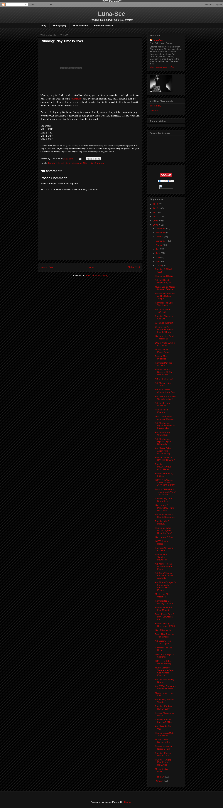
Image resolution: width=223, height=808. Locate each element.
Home (91, 267)
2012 (156, 208)
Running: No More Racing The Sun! (164, 602)
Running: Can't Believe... (162, 522)
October (160, 236)
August (159, 245)
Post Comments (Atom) (97, 275)
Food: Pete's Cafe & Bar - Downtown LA (164, 617)
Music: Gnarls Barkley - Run (162, 740)
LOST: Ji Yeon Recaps (162, 542)
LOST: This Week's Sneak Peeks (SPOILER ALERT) (165, 482)
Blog (43, 25)
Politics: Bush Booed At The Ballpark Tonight (165, 296)
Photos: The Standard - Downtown (161, 557)
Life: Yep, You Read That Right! (164, 337)
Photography (59, 25)
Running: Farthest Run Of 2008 (163, 707)
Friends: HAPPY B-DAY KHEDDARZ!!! (165, 458)
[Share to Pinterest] (99, 158)
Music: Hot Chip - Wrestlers (163, 595)
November (161, 232)
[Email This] (87, 158)
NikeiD (93, 163)
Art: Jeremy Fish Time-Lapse (163, 642)
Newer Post (47, 267)
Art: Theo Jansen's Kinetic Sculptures (164, 515)
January (160, 781)
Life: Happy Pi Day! (164, 537)
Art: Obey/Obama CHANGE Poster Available (164, 575)
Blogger (128, 802)
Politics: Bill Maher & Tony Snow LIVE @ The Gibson (165, 492)
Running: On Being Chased (164, 549)
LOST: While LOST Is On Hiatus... (165, 344)
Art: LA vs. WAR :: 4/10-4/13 (163, 310)
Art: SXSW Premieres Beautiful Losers (165, 687)
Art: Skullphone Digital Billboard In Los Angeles (165, 425)
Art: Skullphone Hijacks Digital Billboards (163, 441)
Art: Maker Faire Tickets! (163, 384)
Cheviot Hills (54, 163)
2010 (156, 216)
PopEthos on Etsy (103, 25)
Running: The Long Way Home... (164, 304)
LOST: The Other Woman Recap (163, 662)
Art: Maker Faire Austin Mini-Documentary (163, 451)
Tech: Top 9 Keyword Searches (165, 655)
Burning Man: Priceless (161, 357)
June (158, 253)
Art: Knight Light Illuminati (162, 404)
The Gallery (155, 106)
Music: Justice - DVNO (162, 770)
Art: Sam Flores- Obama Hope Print (165, 390)
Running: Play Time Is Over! (62, 41)
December (161, 228)
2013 (156, 204)
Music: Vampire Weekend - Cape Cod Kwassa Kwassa (164, 671)
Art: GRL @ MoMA (164, 379)
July (158, 249)
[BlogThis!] (90, 158)
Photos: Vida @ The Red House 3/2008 (165, 624)
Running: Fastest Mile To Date (163, 754)
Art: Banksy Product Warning (164, 700)
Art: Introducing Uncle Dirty (162, 433)
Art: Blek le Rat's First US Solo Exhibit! (165, 397)
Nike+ (86, 163)
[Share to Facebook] (96, 158)
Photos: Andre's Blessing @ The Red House (163, 372)
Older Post (134, 267)
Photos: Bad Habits (164, 276)
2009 (156, 220)
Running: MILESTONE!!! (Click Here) (163, 467)
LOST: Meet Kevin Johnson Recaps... (165, 417)
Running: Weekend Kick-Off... (164, 317)
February (160, 777)
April (158, 261)
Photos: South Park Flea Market (164, 608)
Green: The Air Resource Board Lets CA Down (164, 329)
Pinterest (154, 110)
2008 (156, 225)
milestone (65, 163)
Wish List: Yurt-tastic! (165, 323)
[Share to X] (93, 158)
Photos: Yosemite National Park (163, 747)
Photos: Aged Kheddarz (161, 410)
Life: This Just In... (164, 630)
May (158, 257)
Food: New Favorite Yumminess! (164, 635)
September (161, 241)
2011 (155, 212)
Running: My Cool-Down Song (164, 499)
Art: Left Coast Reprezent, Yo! (163, 281)
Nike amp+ (77, 163)
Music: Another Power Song (162, 350)
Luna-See (111, 13)
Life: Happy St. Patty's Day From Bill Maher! (164, 508)
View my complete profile (162, 67)
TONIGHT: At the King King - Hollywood (163, 762)
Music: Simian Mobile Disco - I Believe (165, 288)
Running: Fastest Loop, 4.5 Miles (163, 720)
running (101, 163)
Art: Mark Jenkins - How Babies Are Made (164, 566)
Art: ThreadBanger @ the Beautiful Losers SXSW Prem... (165, 586)
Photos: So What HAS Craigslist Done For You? (163, 530)
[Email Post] (80, 158)
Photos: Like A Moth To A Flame (164, 734)
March (159, 265)
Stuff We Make (80, 25)
